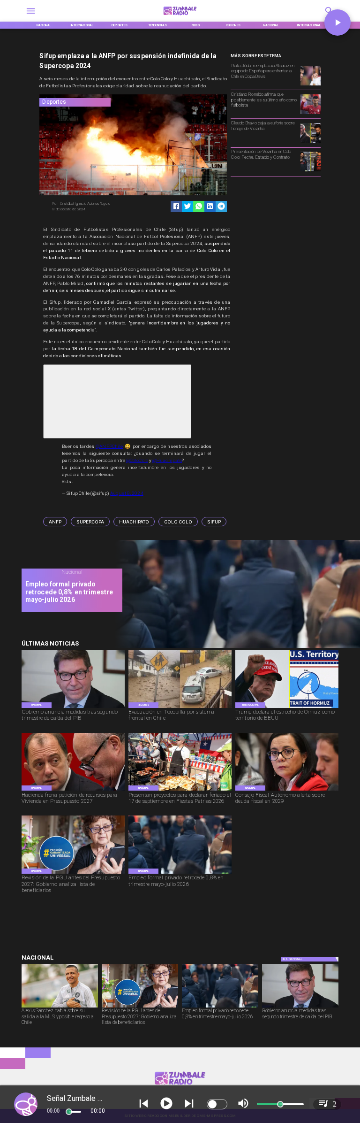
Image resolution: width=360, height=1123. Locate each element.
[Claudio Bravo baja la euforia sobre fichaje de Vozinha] (310, 142)
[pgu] (73, 873)
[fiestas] (180, 790)
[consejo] (286, 790)
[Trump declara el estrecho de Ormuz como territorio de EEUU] (286, 707)
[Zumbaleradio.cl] (30, 17)
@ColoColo (137, 460)
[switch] (217, 1104)
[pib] (73, 707)
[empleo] (180, 873)
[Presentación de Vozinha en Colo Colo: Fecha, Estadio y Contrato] (310, 170)
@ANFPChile (109, 446)
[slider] (69, 1111)
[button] (55, 521)
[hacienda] (73, 790)
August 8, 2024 (126, 493)
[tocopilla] (180, 707)
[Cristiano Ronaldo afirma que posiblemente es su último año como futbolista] (310, 113)
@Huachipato (167, 460)
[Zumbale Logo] (180, 17)
